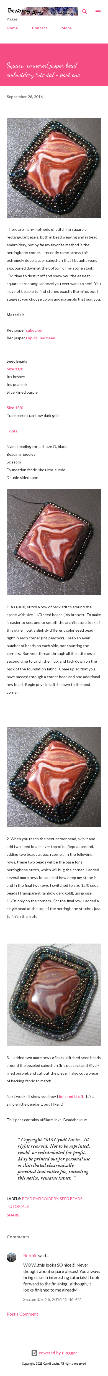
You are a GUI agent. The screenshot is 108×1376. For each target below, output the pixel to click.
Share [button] (13, 1215)
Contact (39, 27)
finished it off (71, 1096)
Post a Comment (22, 1313)
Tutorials (18, 1206)
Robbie (30, 1255)
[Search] (84, 10)
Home (12, 27)
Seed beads (71, 1198)
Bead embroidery (40, 1198)
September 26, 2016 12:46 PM (52, 1299)
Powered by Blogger (57, 1352)
